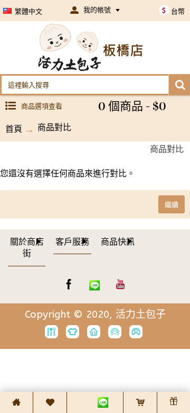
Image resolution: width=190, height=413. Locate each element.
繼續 (171, 204)
